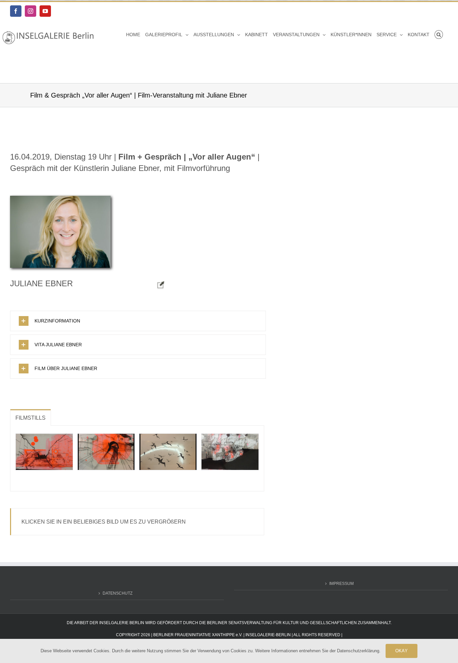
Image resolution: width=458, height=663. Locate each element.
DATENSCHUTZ (117, 593)
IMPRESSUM (341, 583)
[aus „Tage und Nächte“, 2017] (167, 452)
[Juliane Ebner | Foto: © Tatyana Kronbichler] (60, 197)
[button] (439, 34)
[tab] (30, 417)
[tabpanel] (137, 458)
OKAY (401, 650)
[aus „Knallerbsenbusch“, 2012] (230, 452)
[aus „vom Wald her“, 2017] (106, 452)
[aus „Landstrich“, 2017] (44, 452)
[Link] (161, 281)
